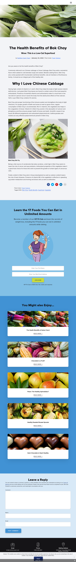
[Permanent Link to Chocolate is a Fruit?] (38, 350)
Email (6, 521)
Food (53, 58)
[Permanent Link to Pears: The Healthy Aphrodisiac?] (38, 380)
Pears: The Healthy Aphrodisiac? (38, 391)
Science (58, 58)
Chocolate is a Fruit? (38, 361)
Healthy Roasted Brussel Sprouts (38, 422)
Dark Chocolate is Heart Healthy (38, 453)
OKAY (38, 558)
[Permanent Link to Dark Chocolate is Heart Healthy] (38, 442)
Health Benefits (33, 190)
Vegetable (48, 190)
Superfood (41, 190)
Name (6, 512)
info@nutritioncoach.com (12, 550)
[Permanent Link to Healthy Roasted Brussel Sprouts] (38, 411)
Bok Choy (25, 190)
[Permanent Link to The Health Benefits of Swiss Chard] (38, 319)
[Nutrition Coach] (15, 3)
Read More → (38, 333)
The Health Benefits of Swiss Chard (38, 330)
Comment (7, 490)
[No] (74, 557)
